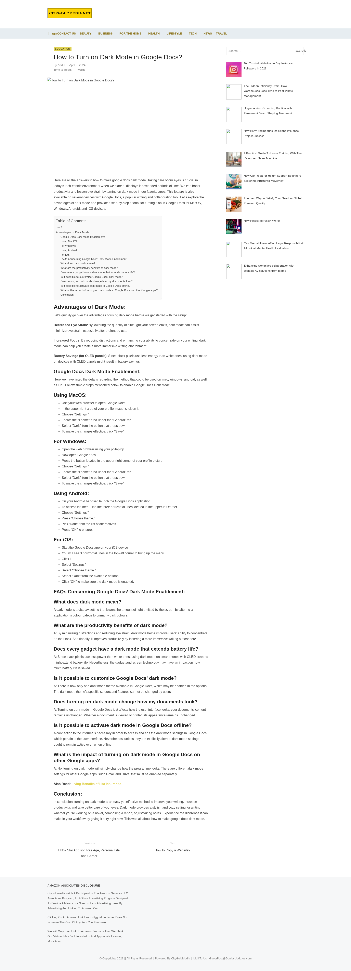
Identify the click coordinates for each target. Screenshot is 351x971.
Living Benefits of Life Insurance (96, 784)
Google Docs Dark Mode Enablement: (83, 236)
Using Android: (69, 250)
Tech (193, 33)
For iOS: (65, 254)
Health (154, 33)
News (208, 33)
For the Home (130, 33)
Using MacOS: (69, 241)
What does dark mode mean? (78, 263)
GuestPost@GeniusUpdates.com (230, 958)
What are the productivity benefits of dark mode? (89, 267)
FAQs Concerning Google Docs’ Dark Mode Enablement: (94, 259)
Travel (221, 33)
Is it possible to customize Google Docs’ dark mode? (92, 276)
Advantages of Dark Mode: (73, 232)
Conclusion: (67, 294)
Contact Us (66, 33)
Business (105, 33)
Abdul (61, 65)
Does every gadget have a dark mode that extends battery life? (98, 272)
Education (62, 48)
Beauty (85, 33)
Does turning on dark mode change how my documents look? (96, 281)
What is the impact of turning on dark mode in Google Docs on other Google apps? (109, 290)
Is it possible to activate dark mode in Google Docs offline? (95, 285)
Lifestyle (174, 33)
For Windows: (69, 245)
